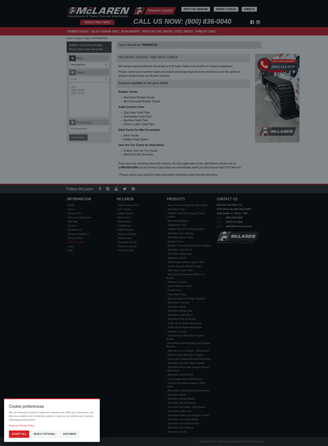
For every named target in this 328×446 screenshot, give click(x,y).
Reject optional (44, 434)
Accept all (19, 434)
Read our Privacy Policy (22, 425)
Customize (69, 434)
